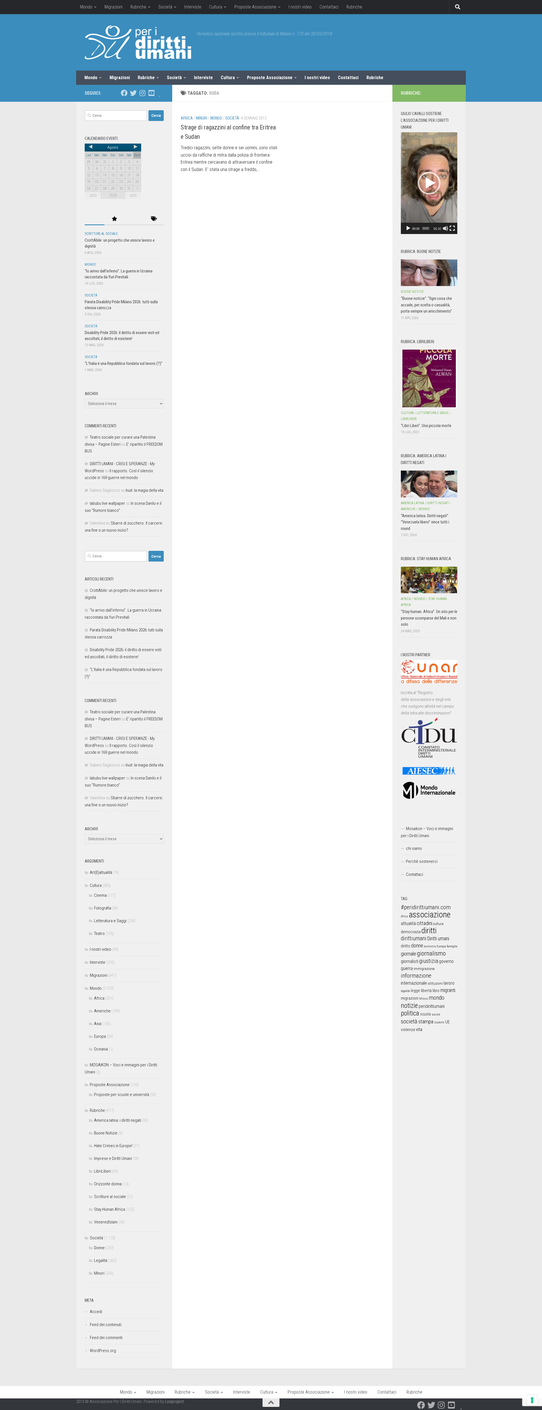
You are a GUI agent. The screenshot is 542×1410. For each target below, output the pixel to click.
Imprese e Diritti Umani (113, 1158)
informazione (416, 975)
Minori (201, 118)
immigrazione (424, 969)
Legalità (100, 1260)
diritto (405, 946)
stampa (425, 1021)
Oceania (101, 1049)
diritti (428, 930)
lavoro (448, 983)
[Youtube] (151, 93)
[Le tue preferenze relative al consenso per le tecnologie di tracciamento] (532, 1400)
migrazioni (409, 998)
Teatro (99, 933)
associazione (430, 914)
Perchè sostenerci (422, 861)
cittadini (424, 923)
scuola (425, 1014)
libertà (426, 990)
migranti (447, 990)
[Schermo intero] (452, 228)
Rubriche (138, 7)
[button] (429, 183)
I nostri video (300, 7)
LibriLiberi (102, 1171)
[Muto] (445, 228)
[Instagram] (142, 93)
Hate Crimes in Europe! (113, 1145)
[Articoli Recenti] (94, 219)
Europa (100, 1036)
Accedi (96, 1311)
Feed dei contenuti (105, 1324)
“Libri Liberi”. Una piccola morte (426, 425)
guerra (407, 968)
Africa (187, 118)
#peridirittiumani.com (426, 907)
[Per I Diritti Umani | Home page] (138, 42)
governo (446, 961)
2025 (133, 195)
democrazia (411, 931)
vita (419, 1029)
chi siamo (414, 848)
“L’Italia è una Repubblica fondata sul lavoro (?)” (123, 363)
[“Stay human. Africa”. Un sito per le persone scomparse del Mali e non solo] (429, 580)
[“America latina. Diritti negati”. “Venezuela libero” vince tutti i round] (429, 484)
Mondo (86, 7)
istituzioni (435, 983)
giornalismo (431, 953)
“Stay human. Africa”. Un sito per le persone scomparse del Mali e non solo (429, 618)
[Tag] (154, 219)
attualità (408, 923)
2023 (92, 195)
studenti (439, 1022)
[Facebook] (124, 93)
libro (436, 990)
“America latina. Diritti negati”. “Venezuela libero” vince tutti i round (425, 522)
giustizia (428, 961)
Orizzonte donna (108, 1183)
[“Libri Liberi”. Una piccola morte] (429, 378)
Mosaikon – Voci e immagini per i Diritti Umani (427, 832)
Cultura (215, 7)
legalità (405, 991)
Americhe (102, 1010)
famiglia (452, 946)
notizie (409, 1006)
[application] (429, 183)
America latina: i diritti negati (117, 1120)
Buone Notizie (105, 1133)
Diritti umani (438, 938)
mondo (436, 997)
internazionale (414, 983)
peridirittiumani (432, 1006)
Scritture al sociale (101, 234)
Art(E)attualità (101, 872)
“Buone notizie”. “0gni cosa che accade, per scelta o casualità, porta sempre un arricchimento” (426, 305)
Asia (97, 1023)
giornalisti (409, 961)
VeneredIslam (105, 1222)
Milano (423, 998)
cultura (438, 924)
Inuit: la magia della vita (144, 490)
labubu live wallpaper (107, 503)
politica (410, 1013)
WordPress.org (103, 1350)
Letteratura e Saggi (110, 920)
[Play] (408, 228)
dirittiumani (414, 938)
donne (417, 945)
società (409, 1021)
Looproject (174, 1401)
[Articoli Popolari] (114, 219)
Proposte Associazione (255, 7)
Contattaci (329, 7)
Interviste (192, 7)
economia (430, 946)
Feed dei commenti (106, 1337)
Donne (99, 1247)
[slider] (425, 228)
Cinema (100, 895)
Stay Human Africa (109, 1209)
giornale (408, 954)
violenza (408, 1029)
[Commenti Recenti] (134, 219)
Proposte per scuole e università (121, 1094)
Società (165, 7)
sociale (436, 1014)
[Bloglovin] (160, 93)
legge (415, 990)
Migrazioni (113, 7)
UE (447, 1022)
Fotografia (102, 908)
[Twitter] (133, 93)
